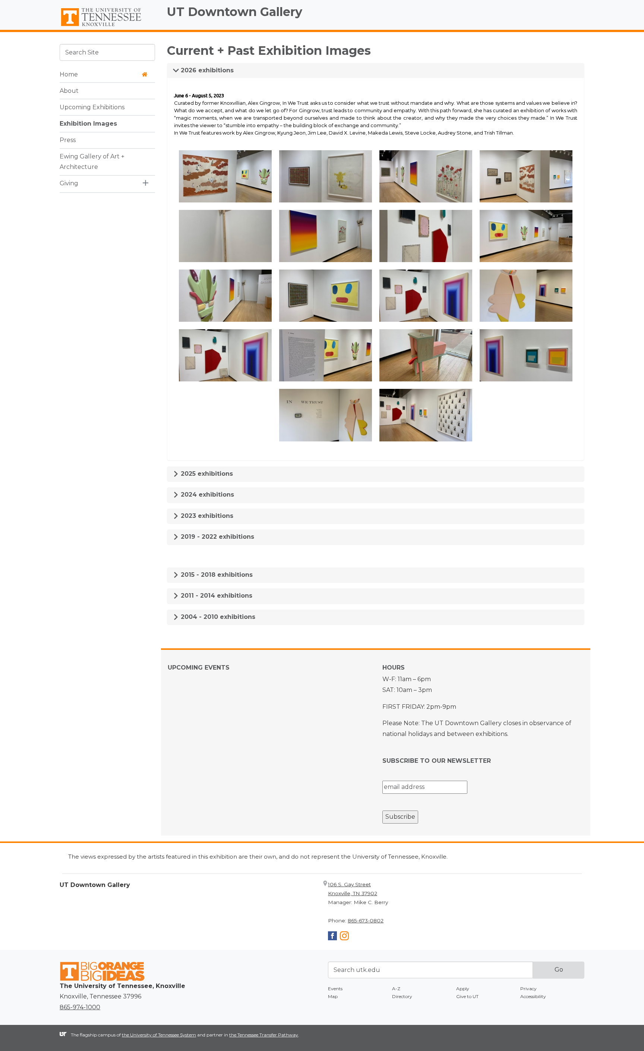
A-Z (396, 988)
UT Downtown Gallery (234, 11)
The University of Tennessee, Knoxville (107, 26)
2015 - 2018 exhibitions (216, 574)
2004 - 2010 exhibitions (217, 616)
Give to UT (467, 996)
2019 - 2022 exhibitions (216, 536)
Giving (69, 183)
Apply (462, 988)
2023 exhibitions (206, 515)
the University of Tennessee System (159, 1035)
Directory (402, 996)
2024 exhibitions (206, 494)
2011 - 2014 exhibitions (215, 595)
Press (68, 139)
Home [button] (69, 74)
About (69, 90)
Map (333, 996)
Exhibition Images (88, 123)
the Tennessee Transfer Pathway (263, 1035)
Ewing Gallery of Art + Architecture (92, 161)
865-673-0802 (365, 920)
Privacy (528, 988)
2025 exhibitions (206, 473)
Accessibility (533, 996)
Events (335, 988)
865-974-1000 (80, 1007)
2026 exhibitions (206, 70)
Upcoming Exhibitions (92, 106)
